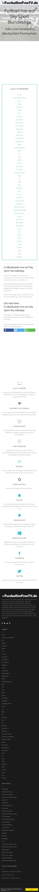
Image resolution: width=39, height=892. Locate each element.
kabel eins (19, 129)
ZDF (19, 254)
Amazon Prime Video (19, 98)
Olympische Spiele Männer (9, 846)
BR (19, 101)
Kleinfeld (4, 835)
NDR (19, 151)
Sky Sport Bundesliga (19, 210)
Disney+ (19, 116)
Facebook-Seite (19, 564)
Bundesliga (5, 789)
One (19, 157)
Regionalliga (5, 849)
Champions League (7, 794)
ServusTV (19, 197)
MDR (19, 144)
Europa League (6, 816)
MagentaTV (19, 141)
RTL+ (19, 191)
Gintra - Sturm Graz (7, 874)
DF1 (19, 113)
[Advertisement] (19, 61)
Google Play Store (28, 526)
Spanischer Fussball (7, 852)
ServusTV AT (19, 201)
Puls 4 (19, 176)
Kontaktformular (28, 473)
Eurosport (19, 119)
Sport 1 (19, 216)
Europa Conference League (9, 813)
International (5, 827)
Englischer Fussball (7, 811)
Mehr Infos (8, 890)
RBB (19, 182)
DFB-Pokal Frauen (7, 805)
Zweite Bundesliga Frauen (9, 860)
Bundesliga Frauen (7, 791)
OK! (32, 889)
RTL (19, 185)
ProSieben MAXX (19, 172)
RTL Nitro (19, 188)
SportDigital (19, 222)
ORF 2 (19, 163)
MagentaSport (19, 138)
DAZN (19, 110)
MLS (3, 841)
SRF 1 (19, 235)
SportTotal (19, 225)
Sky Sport (19, 204)
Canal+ (19, 104)
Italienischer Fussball (7, 830)
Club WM (4, 800)
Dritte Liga (5, 808)
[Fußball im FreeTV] (20, 2)
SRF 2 (19, 238)
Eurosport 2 (19, 123)
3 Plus (19, 94)
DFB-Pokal (5, 802)
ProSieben (19, 169)
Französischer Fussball (8, 819)
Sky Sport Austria (19, 207)
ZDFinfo (19, 257)
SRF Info (19, 241)
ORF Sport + (19, 166)
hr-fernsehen (19, 126)
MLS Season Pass (19, 147)
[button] (9, 330)
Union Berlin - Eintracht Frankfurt (11, 871)
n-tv (19, 154)
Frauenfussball (6, 822)
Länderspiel (5, 838)
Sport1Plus (19, 219)
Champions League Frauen (9, 797)
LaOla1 (19, 132)
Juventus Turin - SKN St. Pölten (11, 878)
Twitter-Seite (17, 580)
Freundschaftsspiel (7, 824)
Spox (19, 229)
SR (19, 232)
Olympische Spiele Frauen (9, 844)
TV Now (19, 247)
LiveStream (19, 135)
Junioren (4, 833)
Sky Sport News (19, 213)
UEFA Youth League (7, 855)
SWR (19, 244)
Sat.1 (19, 194)
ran (20, 179)
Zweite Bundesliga (7, 858)
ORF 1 (19, 160)
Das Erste (19, 107)
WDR (19, 250)
